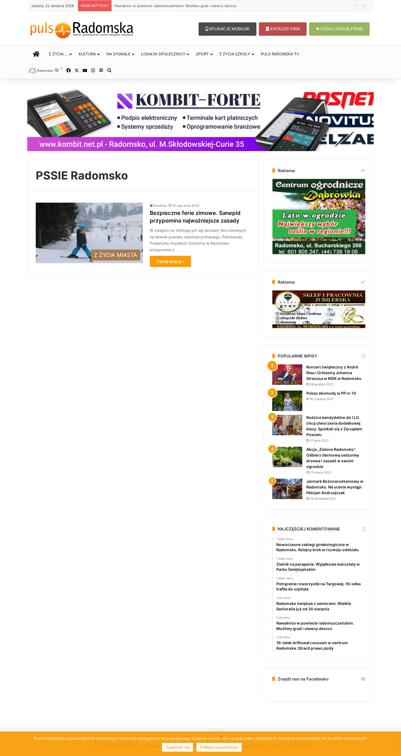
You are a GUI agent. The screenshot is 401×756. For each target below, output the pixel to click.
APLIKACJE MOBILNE (229, 28)
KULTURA (87, 54)
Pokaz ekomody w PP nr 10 (331, 393)
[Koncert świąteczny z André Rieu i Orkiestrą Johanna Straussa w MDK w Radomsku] (287, 374)
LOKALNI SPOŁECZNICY (163, 54)
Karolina (160, 205)
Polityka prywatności (219, 747)
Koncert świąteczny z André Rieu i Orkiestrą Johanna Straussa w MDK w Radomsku (333, 373)
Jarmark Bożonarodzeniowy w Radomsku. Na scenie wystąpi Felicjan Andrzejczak (334, 487)
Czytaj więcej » (170, 261)
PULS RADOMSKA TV (280, 54)
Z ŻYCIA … (58, 54)
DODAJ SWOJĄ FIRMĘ (341, 28)
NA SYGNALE (118, 54)
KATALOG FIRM (284, 28)
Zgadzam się (177, 747)
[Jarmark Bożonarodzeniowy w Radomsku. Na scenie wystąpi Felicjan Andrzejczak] (287, 489)
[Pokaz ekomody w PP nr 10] (287, 401)
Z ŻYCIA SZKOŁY (234, 54)
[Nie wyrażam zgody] (394, 743)
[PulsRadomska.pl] (81, 29)
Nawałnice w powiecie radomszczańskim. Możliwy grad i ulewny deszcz (170, 6)
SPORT (202, 54)
